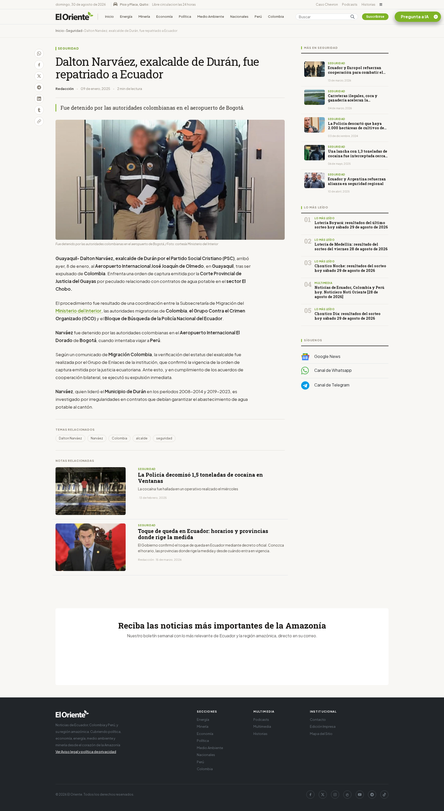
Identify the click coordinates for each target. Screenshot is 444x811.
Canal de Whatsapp (332, 370)
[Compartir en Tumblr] (39, 110)
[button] (381, 4)
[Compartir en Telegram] (39, 87)
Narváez (97, 438)
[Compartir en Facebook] (39, 64)
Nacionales (239, 16)
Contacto (318, 719)
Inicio (109, 16)
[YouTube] (360, 794)
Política (185, 16)
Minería (144, 16)
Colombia (276, 16)
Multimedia (262, 726)
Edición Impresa (323, 726)
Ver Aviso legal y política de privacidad (85, 752)
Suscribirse (375, 17)
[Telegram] (372, 794)
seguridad (164, 438)
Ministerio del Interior (78, 311)
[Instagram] (335, 794)
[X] (323, 794)
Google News (326, 356)
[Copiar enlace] (39, 121)
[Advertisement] (344, 445)
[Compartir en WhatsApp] (39, 53)
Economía (164, 16)
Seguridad (74, 31)
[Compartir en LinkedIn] (39, 98)
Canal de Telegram (331, 385)
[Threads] (347, 794)
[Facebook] (310, 794)
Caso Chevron (327, 4)
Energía (126, 16)
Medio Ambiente (210, 16)
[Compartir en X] (39, 76)
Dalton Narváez (70, 438)
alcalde (141, 438)
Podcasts (349, 4)
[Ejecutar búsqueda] (352, 17)
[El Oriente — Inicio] (74, 16)
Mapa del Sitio (321, 734)
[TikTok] (384, 794)
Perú (258, 16)
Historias (368, 4)
